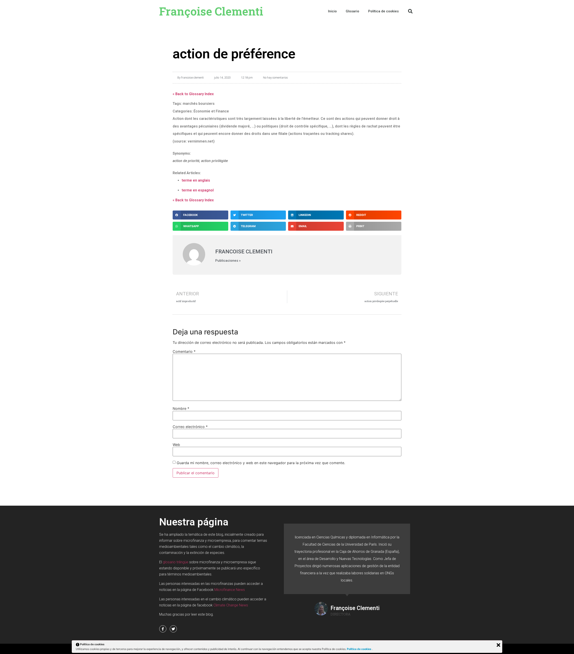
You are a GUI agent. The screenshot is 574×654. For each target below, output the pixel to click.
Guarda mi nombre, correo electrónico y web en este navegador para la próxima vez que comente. (261, 463)
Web (176, 444)
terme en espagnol (198, 190)
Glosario (352, 11)
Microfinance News (229, 590)
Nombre (181, 408)
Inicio (332, 11)
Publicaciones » (228, 260)
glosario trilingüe (175, 562)
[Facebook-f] (162, 628)
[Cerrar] (498, 645)
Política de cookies (359, 649)
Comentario (184, 351)
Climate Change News (230, 605)
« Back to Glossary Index (193, 94)
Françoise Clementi (211, 11)
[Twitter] (173, 628)
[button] (410, 11)
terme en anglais (196, 180)
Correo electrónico (190, 426)
